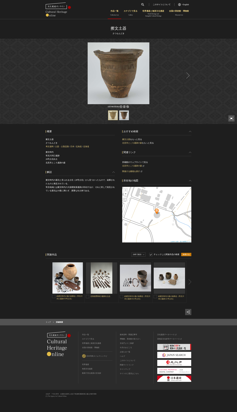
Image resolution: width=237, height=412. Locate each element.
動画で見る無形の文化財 (91, 373)
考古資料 (50, 146)
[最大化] (125, 199)
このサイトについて (162, 4)
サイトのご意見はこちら (129, 373)
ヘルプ (122, 356)
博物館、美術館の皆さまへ (130, 339)
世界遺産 (85, 364)
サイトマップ (125, 369)
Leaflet (173, 241)
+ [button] (125, 190)
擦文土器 (126, 139)
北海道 (79, 146)
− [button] (125, 193)
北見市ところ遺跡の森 (132, 143)
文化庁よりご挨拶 (127, 343)
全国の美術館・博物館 (179, 13)
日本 (72, 146)
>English (185, 4)
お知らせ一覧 (125, 352)
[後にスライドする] (187, 75)
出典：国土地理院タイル (183, 241)
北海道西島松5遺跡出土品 (100, 296)
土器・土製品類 (62, 146)
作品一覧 (114, 13)
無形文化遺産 (87, 369)
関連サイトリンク (127, 365)
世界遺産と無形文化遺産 (153, 13)
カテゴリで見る (131, 13)
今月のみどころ (126, 347)
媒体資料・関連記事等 (128, 335)
